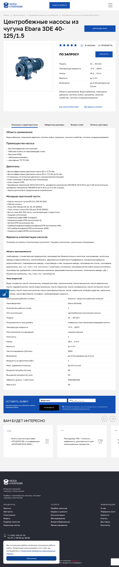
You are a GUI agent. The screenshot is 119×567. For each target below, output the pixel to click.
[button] (104, 419)
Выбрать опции (95, 107)
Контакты (105, 525)
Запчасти (8, 512)
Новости (105, 515)
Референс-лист (108, 512)
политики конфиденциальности (76, 409)
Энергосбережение (60, 522)
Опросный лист (100, 28)
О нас (103, 508)
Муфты (6, 518)
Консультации (58, 515)
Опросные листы (11, 525)
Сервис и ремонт (59, 512)
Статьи (104, 518)
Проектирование (59, 525)
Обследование (58, 518)
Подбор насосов (11, 522)
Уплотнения (9, 515)
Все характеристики (69, 107)
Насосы (7, 508)
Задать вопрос (59, 5)
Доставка (105, 522)
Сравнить (106, 45)
